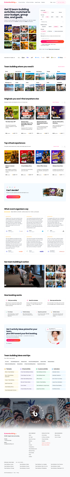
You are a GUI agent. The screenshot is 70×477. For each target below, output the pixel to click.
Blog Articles (57, 435)
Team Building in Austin (8, 464)
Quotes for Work (43, 361)
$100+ (62, 26)
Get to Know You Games (57, 378)
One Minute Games (56, 388)
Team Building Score (33, 448)
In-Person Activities (30, 2)
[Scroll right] (65, 102)
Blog (51, 2)
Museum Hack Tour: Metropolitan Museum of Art (42, 123)
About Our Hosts (32, 439)
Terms (15, 472)
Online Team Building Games (26, 378)
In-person (44, 12)
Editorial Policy (32, 450)
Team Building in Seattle (55, 466)
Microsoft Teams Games (25, 382)
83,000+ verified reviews (46, 44)
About (30, 435)
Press (30, 454)
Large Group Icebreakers (57, 382)
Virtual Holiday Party (26, 166)
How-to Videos (58, 437)
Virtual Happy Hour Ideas (26, 375)
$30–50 (50, 26)
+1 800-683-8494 (7, 440)
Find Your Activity (61, 2)
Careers (30, 456)
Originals (43, 2)
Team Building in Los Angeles (41, 464)
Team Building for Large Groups (43, 385)
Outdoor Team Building (41, 382)
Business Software (51, 361)
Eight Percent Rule (8, 383)
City (41, 19)
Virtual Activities (21, 2)
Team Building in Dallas (24, 464)
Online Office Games (42, 166)
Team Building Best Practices (10, 390)
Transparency (31, 446)
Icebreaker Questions (56, 375)
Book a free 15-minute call (54, 49)
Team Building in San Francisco (57, 464)
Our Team (31, 437)
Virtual (53, 12)
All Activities (44, 435)
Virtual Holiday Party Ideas (26, 388)
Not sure (60, 12)
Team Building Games (41, 375)
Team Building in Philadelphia (41, 468)
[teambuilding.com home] (10, 2)
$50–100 (55, 26)
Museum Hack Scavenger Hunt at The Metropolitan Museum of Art (27, 123)
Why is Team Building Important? (9, 376)
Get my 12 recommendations (52, 41)
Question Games (24, 361)
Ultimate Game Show (58, 166)
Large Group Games (40, 388)
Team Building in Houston (25, 468)
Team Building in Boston (9, 466)
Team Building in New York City (41, 466)
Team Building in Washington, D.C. (57, 468)
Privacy (18, 472)
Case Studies (31, 452)
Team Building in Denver (24, 466)
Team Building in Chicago (9, 468)
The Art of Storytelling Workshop (58, 122)
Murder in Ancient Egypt (10, 166)
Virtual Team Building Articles (34, 361)
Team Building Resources (15, 361)
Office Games (39, 378)
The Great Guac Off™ (11, 121)
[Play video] (24, 276)
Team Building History (9, 386)
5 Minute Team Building (56, 385)
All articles (7, 361)
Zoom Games (23, 385)
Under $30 (44, 26)
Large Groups (37, 2)
